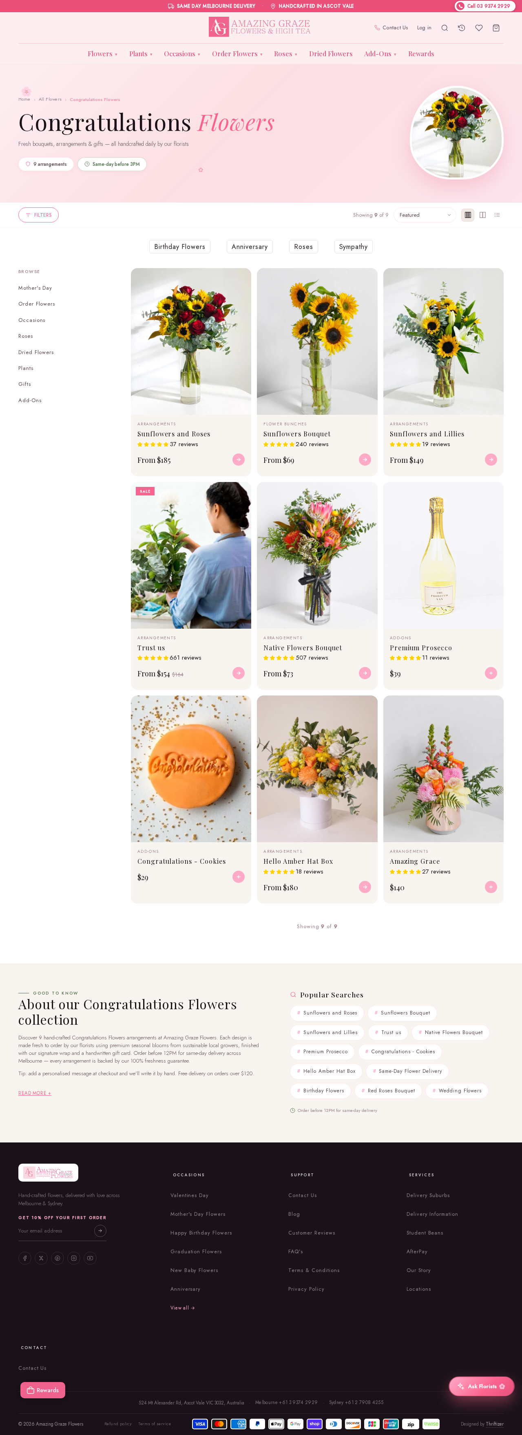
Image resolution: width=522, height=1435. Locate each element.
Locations (419, 1289)
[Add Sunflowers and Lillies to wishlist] (493, 279)
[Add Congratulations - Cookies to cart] (238, 877)
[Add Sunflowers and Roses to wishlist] (240, 279)
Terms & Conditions (313, 1270)
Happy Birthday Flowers (201, 1233)
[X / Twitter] (41, 1258)
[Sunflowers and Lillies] (443, 341)
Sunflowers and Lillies (330, 1032)
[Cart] (496, 27)
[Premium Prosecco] (443, 555)
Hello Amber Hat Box (329, 1071)
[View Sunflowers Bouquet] (365, 459)
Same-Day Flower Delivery (410, 1071)
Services (421, 1175)
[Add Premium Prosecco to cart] (491, 673)
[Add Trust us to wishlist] (240, 493)
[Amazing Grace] (443, 768)
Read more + (34, 1093)
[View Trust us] (238, 673)
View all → (182, 1308)
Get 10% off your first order (62, 1218)
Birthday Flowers (323, 1090)
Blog (294, 1214)
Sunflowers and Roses (330, 1013)
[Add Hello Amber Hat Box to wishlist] (367, 706)
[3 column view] (467, 215)
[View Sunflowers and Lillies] (491, 459)
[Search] (444, 27)
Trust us (391, 1032)
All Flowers (50, 99)
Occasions (182, 53)
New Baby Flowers (194, 1270)
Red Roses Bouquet (391, 1090)
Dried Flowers (331, 53)
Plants (141, 53)
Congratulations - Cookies (403, 1051)
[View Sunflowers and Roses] (238, 459)
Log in (424, 27)
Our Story (419, 1270)
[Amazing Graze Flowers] (261, 27)
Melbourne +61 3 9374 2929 (286, 1402)
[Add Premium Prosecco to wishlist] (493, 493)
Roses (285, 53)
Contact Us (395, 27)
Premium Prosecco (325, 1051)
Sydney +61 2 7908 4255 (356, 1402)
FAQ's (295, 1251)
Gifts (24, 384)
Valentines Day (189, 1195)
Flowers (102, 53)
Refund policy (118, 1424)
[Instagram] (73, 1258)
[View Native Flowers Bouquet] (365, 673)
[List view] (497, 215)
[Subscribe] (100, 1231)
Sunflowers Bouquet (405, 1013)
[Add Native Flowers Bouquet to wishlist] (367, 493)
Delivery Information (432, 1214)
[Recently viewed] (461, 27)
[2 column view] (482, 215)
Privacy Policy (306, 1289)
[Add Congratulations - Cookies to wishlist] (240, 706)
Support (302, 1175)
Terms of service (154, 1424)
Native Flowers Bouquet (454, 1032)
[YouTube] (90, 1258)
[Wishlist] (479, 27)
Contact (34, 1348)
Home (24, 99)
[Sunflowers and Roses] (191, 341)
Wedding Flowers (460, 1090)
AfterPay (417, 1251)
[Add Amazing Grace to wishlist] (493, 706)
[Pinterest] (57, 1258)
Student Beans (425, 1233)
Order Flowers (237, 53)
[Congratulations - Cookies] (191, 768)
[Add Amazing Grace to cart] (491, 887)
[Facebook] (24, 1258)
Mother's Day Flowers (198, 1214)
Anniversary (185, 1289)
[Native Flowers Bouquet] (317, 555)
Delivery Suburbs (428, 1195)
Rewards (421, 53)
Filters (43, 215)
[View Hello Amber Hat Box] (365, 887)
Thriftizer (495, 1424)
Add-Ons (380, 53)
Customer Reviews (311, 1233)
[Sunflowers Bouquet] (317, 341)
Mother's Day (35, 288)
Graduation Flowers (196, 1251)
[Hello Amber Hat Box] (317, 768)
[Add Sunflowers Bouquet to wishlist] (367, 279)
